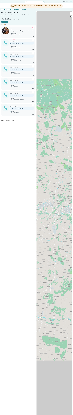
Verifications (17, 9)
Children (11, 9)
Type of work (5, 9)
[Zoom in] (71, 12)
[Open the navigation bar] (71, 1)
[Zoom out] (71, 14)
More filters (24, 9)
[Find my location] (71, 16)
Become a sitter (66, 1)
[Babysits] (4, 2)
